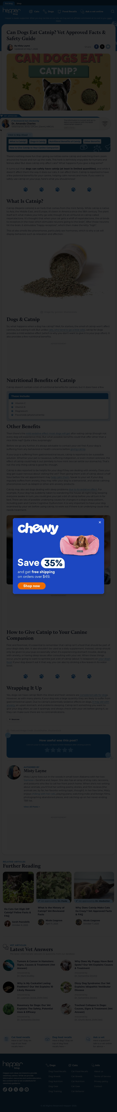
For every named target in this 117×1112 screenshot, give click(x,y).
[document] (58, 556)
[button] (99, 522)
